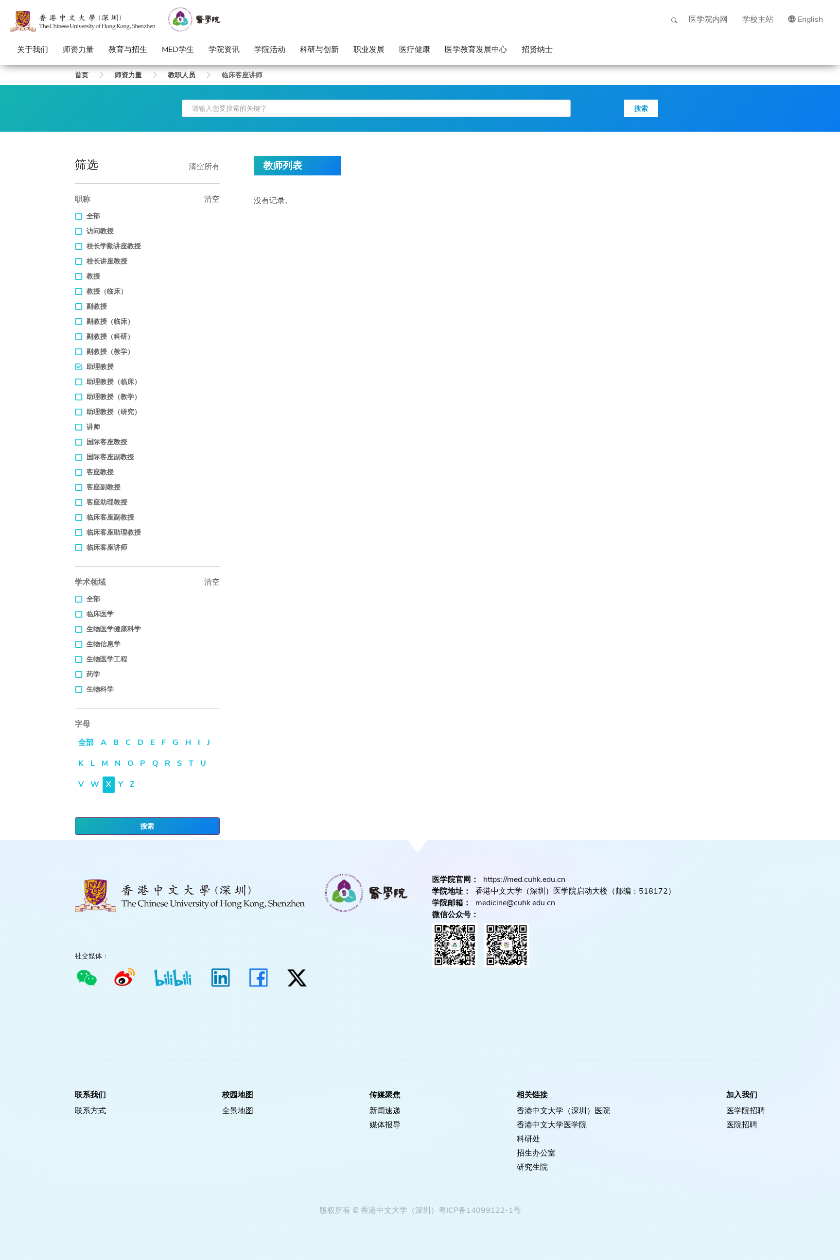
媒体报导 (385, 1125)
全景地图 (237, 1110)
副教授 (97, 306)
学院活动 (269, 49)
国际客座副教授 (110, 457)
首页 (81, 75)
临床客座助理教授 (114, 532)
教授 (93, 276)
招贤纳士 (537, 49)
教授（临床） (107, 291)
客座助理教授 (107, 502)
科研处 (528, 1139)
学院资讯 (224, 49)
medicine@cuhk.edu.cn (515, 903)
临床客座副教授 (110, 517)
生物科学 (100, 689)
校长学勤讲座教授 (114, 246)
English (810, 19)
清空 (212, 199)
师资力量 (78, 49)
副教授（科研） (110, 336)
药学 (93, 674)
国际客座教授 (107, 442)
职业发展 (369, 49)
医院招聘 (741, 1125)
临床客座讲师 (107, 547)
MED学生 (178, 49)
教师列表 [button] (282, 165)
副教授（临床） (110, 321)
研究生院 (532, 1167)
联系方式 (90, 1110)
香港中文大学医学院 (552, 1125)
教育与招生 (127, 49)
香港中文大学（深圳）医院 (563, 1110)
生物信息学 (104, 644)
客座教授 (100, 472)
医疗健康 (414, 49)
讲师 (93, 427)
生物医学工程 (107, 659)
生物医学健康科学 (114, 629)
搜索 (641, 108)
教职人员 (181, 75)
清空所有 (204, 166)
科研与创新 (319, 49)
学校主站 (757, 19)
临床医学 (100, 614)
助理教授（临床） (114, 381)
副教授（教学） (110, 351)
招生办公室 (536, 1153)
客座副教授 (104, 487)
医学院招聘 (745, 1110)
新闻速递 (385, 1110)
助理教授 (100, 366)
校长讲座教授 (107, 261)
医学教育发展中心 (476, 49)
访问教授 (100, 231)
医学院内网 (708, 19)
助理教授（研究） (114, 411)
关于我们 (32, 49)
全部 (93, 216)
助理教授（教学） (114, 396)
